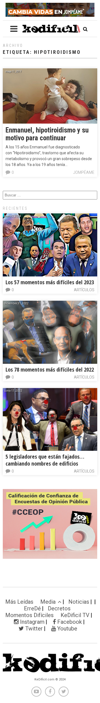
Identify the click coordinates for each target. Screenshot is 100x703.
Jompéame (83, 172)
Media (48, 601)
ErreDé (32, 608)
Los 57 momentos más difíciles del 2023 (50, 282)
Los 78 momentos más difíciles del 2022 (50, 369)
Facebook (69, 621)
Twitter (33, 628)
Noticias (78, 601)
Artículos (84, 290)
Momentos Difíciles (29, 615)
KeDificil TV (75, 615)
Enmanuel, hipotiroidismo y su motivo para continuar (47, 134)
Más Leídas (19, 601)
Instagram (31, 621)
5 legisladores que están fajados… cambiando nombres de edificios (45, 460)
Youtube (66, 628)
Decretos (59, 608)
